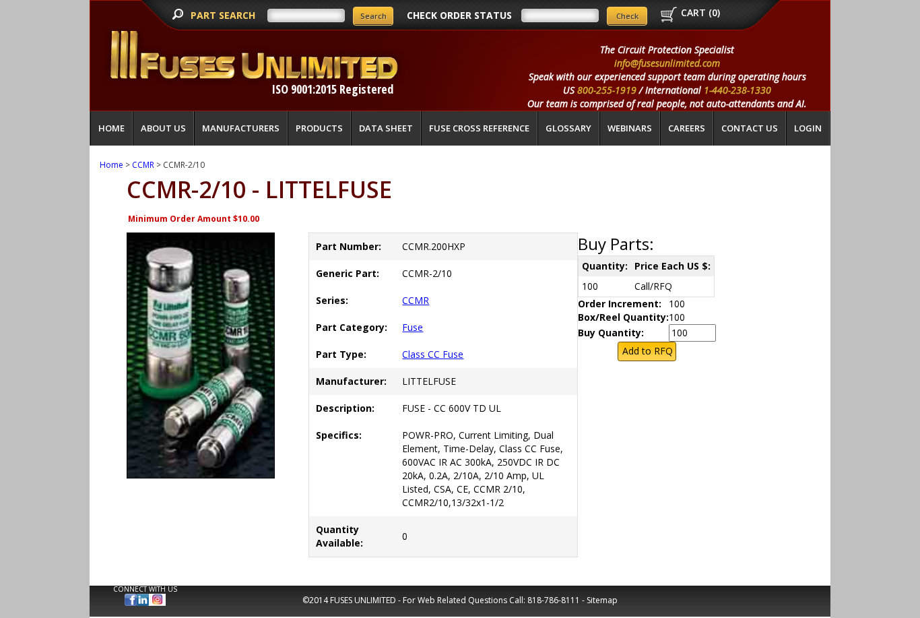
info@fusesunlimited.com (667, 63)
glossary (568, 128)
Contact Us (749, 128)
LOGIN (808, 128)
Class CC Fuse (432, 354)
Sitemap (602, 600)
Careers (686, 128)
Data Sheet (386, 128)
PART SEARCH (224, 15)
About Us (163, 128)
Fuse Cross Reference (479, 128)
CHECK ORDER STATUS (459, 15)
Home (111, 128)
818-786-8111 (553, 600)
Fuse (412, 327)
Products (319, 128)
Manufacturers (241, 128)
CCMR (143, 165)
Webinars (629, 128)
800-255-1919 (606, 90)
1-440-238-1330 (737, 90)
